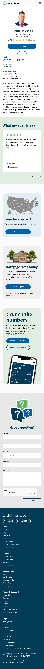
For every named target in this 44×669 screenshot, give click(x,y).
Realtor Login (7, 583)
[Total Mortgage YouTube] (30, 521)
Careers (5, 603)
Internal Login (8, 630)
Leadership (7, 595)
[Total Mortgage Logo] (14, 515)
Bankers (6, 598)
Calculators (7, 562)
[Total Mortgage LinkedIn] (22, 521)
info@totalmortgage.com (12, 642)
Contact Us (6, 639)
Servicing (6, 586)
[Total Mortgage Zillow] (4, 521)
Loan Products (8, 565)
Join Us (5, 606)
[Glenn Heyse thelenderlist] (22, 52)
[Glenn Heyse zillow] (25, 52)
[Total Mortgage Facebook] (17, 521)
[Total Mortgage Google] (8, 521)
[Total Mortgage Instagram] (13, 521)
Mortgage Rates (8, 556)
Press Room (7, 535)
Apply (5, 574)
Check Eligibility (8, 577)
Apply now (22, 46)
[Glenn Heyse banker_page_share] (18, 52)
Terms (5, 624)
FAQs (4, 538)
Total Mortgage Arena (10, 612)
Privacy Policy (8, 621)
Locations (6, 601)
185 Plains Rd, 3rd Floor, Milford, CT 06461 (18, 648)
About (5, 530)
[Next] (39, 177)
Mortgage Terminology (11, 544)
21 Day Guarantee (9, 541)
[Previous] (34, 177)
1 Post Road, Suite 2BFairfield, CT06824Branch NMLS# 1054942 (12, 76)
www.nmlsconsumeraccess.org (15, 662)
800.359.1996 (8, 645)
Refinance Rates (8, 559)
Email (5, 442)
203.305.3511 (8, 67)
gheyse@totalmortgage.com (14, 60)
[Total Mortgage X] (26, 521)
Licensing (6, 627)
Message (6, 470)
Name (5, 432)
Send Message (32, 501)
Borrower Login (8, 580)
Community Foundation (11, 609)
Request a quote (18, 287)
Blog (4, 532)
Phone (5, 451)
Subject (6, 460)
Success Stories (8, 547)
